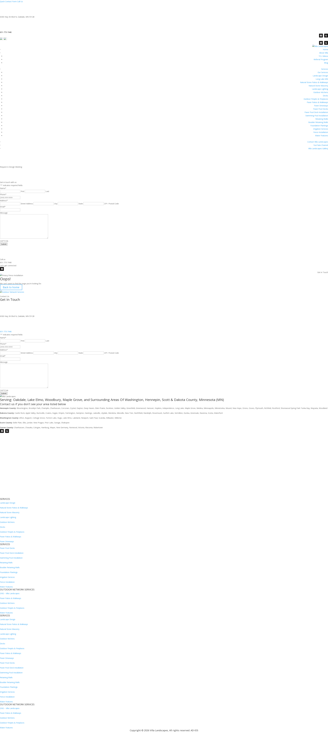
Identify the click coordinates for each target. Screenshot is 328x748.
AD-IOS (194, 730)
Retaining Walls (321, 119)
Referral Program (321, 59)
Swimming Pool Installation (316, 115)
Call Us (20, 1)
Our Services (323, 72)
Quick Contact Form (8, 1)
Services (324, 69)
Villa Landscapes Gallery (318, 148)
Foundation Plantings (319, 125)
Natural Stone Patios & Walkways (314, 82)
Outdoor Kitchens (320, 92)
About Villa (323, 53)
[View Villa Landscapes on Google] (326, 35)
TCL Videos (323, 56)
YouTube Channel (320, 145)
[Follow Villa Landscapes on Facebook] (321, 35)
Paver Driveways (321, 105)
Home (325, 49)
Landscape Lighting (320, 89)
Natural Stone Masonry (318, 85)
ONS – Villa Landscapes (9, 593)
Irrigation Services (320, 129)
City (55, 203)
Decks (325, 95)
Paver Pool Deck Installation (316, 112)
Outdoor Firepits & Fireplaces (316, 99)
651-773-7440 (6, 331)
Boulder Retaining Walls (318, 122)
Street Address (27, 203)
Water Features (321, 135)
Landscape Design (320, 75)
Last (47, 191)
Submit (3, 244)
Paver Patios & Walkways (317, 102)
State (81, 203)
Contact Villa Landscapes (317, 142)
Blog (326, 63)
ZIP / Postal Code (111, 203)
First (22, 191)
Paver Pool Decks (320, 109)
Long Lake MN (322, 79)
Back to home (11, 287)
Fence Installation (320, 132)
